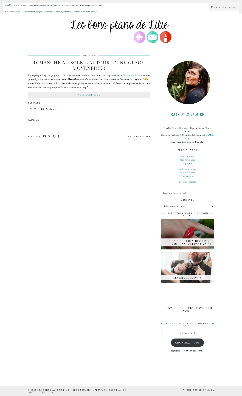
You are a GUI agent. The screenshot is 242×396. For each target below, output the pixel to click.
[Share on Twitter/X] (49, 136)
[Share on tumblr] (58, 136)
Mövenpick (128, 75)
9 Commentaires (139, 136)
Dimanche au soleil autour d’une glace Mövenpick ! (89, 65)
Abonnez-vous (187, 342)
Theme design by (198, 390)
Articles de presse (187, 168)
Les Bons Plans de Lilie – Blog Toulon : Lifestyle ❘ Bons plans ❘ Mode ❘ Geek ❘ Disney (77, 391)
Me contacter (187, 156)
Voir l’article (89, 95)
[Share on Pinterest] (54, 136)
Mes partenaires (187, 159)
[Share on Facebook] (44, 136)
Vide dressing (187, 175)
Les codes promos (187, 172)
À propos (187, 163)
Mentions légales (187, 181)
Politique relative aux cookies (85, 11)
